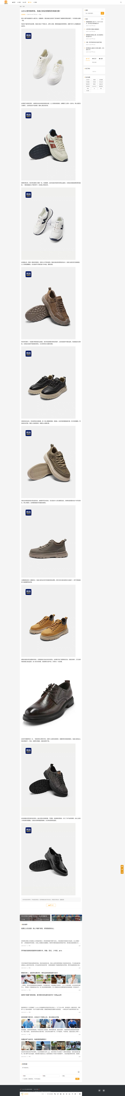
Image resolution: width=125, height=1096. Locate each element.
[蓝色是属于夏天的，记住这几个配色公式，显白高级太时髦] (51, 1023)
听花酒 (94, 82)
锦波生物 (87, 84)
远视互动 (62, 899)
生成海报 (50, 1094)
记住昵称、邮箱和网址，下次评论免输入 (32, 1078)
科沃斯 (87, 90)
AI (94, 88)
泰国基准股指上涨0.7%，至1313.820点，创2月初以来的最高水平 (94, 22)
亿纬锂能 (87, 82)
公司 (25, 2)
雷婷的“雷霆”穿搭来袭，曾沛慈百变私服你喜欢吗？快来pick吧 (41, 995)
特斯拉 (94, 84)
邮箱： (44, 1075)
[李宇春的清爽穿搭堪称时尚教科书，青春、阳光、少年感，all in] (51, 956)
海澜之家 (101, 84)
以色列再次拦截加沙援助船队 (92, 29)
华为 (101, 88)
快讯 (20, 2)
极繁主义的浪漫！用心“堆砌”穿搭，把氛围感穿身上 (37, 928)
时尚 (30, 2)
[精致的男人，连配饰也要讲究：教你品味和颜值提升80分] (51, 979)
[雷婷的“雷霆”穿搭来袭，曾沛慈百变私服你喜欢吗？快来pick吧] (51, 1001)
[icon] (99, 1090)
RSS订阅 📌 (36, 1089)
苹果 (88, 88)
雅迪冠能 (101, 86)
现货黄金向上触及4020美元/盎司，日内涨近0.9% (95, 48)
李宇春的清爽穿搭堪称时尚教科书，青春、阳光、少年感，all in (41, 951)
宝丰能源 (87, 86)
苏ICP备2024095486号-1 (45, 1091)
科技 (36, 2)
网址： (64, 1075)
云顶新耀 (101, 79)
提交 (77, 1078)
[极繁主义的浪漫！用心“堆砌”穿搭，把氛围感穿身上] (51, 934)
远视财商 (23, 14)
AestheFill (94, 86)
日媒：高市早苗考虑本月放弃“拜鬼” (94, 42)
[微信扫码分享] (55, 1094)
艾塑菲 (94, 79)
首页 (14, 2)
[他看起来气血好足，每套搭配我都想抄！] (51, 1045)
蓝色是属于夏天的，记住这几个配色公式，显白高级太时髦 (40, 1017)
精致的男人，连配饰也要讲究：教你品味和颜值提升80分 (39, 973)
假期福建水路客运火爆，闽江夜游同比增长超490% (94, 35)
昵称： (24, 1075)
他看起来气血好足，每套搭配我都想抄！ (34, 1039)
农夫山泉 (101, 82)
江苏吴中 (87, 79)
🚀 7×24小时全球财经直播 (26, 1089)
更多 (102, 19)
